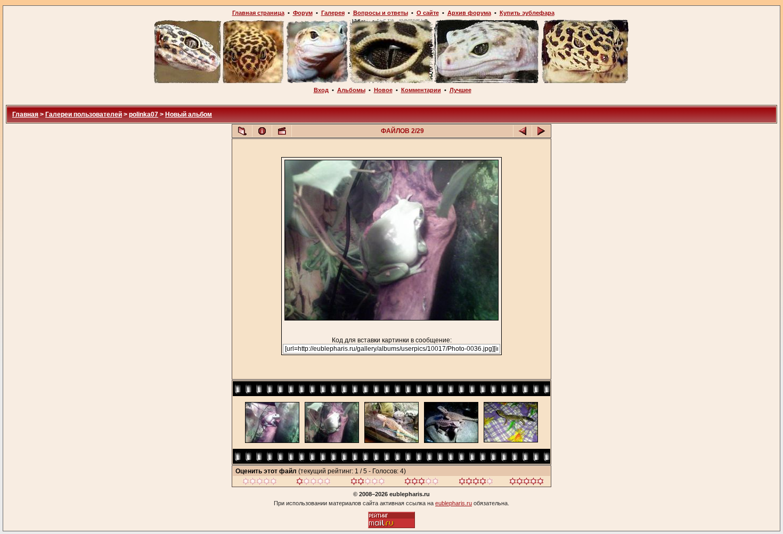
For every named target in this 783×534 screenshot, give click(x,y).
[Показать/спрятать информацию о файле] (262, 131)
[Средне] (367, 483)
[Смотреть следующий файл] (541, 131)
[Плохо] (313, 483)
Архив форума (469, 13)
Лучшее (460, 90)
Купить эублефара (527, 13)
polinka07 (143, 114)
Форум (303, 13)
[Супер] (526, 483)
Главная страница (258, 13)
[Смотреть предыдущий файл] (522, 131)
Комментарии (421, 90)
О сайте (428, 13)
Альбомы (351, 90)
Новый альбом (188, 114)
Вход (321, 90)
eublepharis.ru (453, 503)
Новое (383, 90)
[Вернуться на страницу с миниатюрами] (242, 131)
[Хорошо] (421, 483)
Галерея (333, 13)
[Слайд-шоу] (281, 131)
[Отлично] (476, 483)
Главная (25, 114)
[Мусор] (259, 483)
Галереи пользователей (83, 114)
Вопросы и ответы (380, 13)
